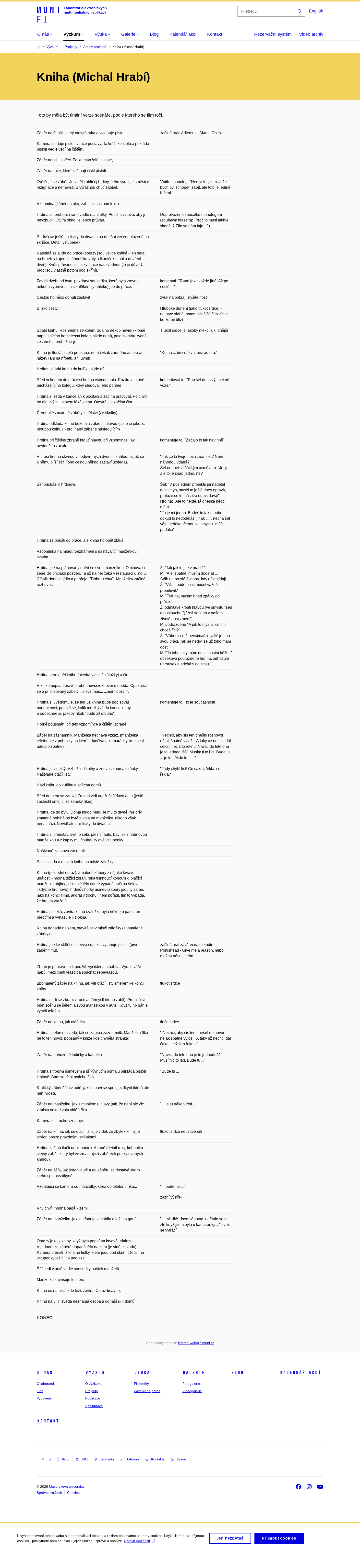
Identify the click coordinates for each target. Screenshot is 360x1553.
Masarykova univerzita (66, 1486)
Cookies (73, 1493)
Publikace (92, 1398)
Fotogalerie (191, 1384)
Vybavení (44, 1398)
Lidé (40, 1391)
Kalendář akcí (300, 1372)
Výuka (142, 1372)
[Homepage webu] (72, 14)
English (316, 11)
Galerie (193, 1372)
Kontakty (157, 1459)
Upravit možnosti (137, 1541)
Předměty (141, 1384)
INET (65, 1459)
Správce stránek (49, 1493)
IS (49, 1459)
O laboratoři (46, 1384)
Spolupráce (94, 1406)
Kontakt (48, 1421)
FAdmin (132, 1459)
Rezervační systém (273, 34)
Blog (237, 1372)
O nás (45, 1372)
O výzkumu (94, 1384)
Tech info (106, 1459)
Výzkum (94, 1372)
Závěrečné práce (147, 1391)
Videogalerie (192, 1391)
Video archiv (311, 34)
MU (84, 1459)
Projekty (91, 1391)
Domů (181, 1459)
